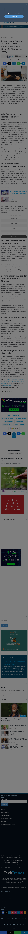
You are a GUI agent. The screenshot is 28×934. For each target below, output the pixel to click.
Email (5, 7)
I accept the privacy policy (14, 13)
